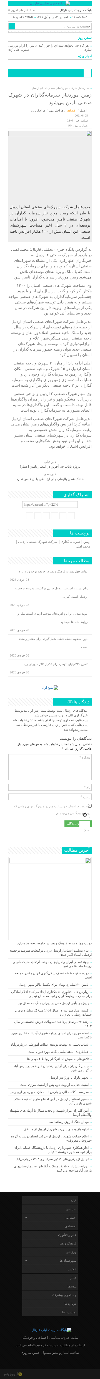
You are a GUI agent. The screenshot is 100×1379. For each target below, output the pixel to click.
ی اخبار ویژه (38, 110)
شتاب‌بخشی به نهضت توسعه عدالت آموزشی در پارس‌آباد (50, 1044)
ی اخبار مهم (56, 110)
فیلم (73, 1278)
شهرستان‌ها (68, 1261)
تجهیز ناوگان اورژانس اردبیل (69, 1077)
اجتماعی (70, 1218)
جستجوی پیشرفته (64, 1295)
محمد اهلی (83, 546)
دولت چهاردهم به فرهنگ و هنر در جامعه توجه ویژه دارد (53, 571)
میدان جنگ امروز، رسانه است (68, 1122)
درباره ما (70, 1304)
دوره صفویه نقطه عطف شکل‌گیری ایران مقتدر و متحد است (53, 643)
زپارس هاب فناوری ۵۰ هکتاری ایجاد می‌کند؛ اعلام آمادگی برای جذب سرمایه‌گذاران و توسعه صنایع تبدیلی (51, 994)
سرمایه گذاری (70, 542)
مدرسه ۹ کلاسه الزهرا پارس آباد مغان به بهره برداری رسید (49, 1092)
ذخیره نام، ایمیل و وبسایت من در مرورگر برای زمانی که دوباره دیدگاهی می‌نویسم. (52, 806)
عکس (72, 1269)
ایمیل (85, 797)
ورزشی (71, 1252)
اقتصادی (71, 110)
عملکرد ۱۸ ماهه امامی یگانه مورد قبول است (58, 1052)
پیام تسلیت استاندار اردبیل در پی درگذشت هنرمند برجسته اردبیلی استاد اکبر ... (51, 592)
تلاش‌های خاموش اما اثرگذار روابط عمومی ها (58, 1059)
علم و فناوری (67, 1235)
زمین (86, 542)
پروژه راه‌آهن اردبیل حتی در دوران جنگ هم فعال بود (53, 1003)
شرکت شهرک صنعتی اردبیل (38, 542)
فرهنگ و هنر (67, 1243)
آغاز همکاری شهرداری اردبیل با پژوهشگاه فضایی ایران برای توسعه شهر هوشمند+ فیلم (53, 1150)
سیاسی (71, 1209)
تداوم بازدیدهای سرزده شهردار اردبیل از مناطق (56, 1129)
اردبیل (83, 110)
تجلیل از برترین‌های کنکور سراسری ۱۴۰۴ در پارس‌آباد (51, 1159)
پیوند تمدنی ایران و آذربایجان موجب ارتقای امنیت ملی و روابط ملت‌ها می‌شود (53, 617)
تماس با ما (69, 1312)
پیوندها (72, 1286)
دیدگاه (84, 757)
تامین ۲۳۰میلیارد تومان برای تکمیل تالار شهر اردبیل (56, 664)
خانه (73, 1200)
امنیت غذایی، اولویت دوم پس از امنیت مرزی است (54, 1085)
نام (87, 787)
